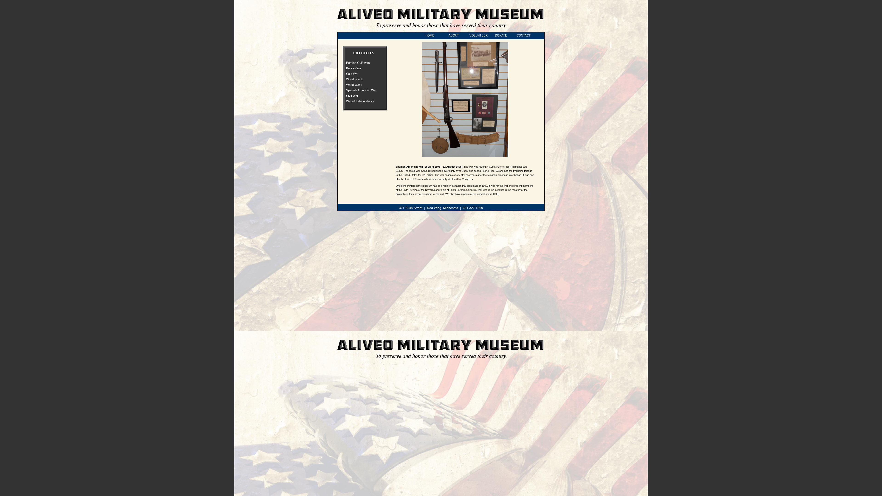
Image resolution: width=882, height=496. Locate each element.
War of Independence (360, 101)
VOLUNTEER (478, 35)
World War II (354, 79)
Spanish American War (361, 90)
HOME (428, 35)
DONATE (500, 35)
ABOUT (452, 35)
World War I (354, 85)
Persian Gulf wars (358, 63)
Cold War (352, 74)
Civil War (352, 96)
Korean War (354, 68)
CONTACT (524, 35)
